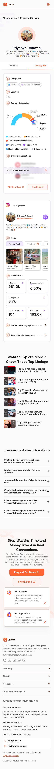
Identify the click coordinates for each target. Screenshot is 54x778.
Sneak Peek (25, 581)
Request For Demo (25, 572)
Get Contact (37, 187)
